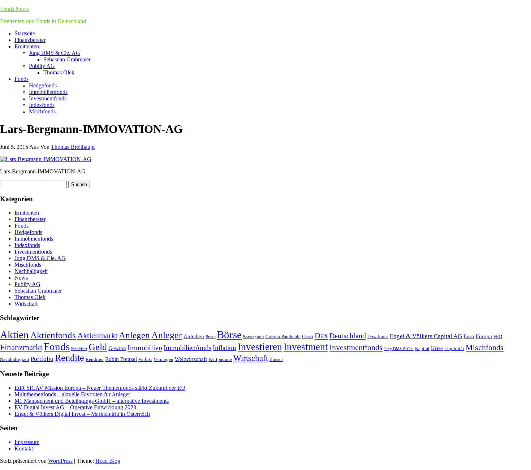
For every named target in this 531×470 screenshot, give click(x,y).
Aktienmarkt (97, 335)
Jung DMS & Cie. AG (54, 53)
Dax (321, 335)
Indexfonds (42, 105)
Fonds (21, 79)
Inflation (224, 348)
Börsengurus (253, 337)
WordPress (60, 461)
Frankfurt (79, 349)
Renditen (95, 359)
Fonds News (14, 9)
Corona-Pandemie (283, 336)
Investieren (260, 346)
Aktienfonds (53, 335)
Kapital (422, 348)
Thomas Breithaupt (73, 147)
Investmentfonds (47, 98)
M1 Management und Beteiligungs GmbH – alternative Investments (91, 401)
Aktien (14, 334)
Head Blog (107, 461)
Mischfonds (42, 111)
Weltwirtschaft (191, 359)
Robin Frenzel (121, 359)
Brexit (211, 337)
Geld (97, 347)
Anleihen (194, 336)
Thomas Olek (58, 72)
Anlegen (134, 335)
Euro (468, 336)
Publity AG (42, 66)
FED (497, 336)
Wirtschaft (26, 304)
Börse (229, 334)
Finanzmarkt (21, 347)
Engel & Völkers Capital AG (426, 336)
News (21, 278)
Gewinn (117, 348)
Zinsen (276, 359)
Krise (437, 348)
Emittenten (26, 46)
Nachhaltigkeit (31, 271)
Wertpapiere (220, 359)
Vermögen (163, 359)
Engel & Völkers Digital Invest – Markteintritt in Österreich (82, 414)
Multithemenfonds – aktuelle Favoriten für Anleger (72, 394)
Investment (306, 346)
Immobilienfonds (48, 92)
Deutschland (347, 336)
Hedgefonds (43, 85)
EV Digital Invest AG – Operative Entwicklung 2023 (75, 407)
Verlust (145, 359)
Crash (307, 336)
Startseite (24, 33)
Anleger (166, 335)
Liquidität (454, 348)
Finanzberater (30, 40)
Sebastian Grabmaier (67, 59)
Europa (484, 336)
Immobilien (145, 348)
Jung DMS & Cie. (399, 349)
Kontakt (23, 448)
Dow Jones (377, 336)
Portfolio (42, 358)
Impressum (26, 442)
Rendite (69, 358)
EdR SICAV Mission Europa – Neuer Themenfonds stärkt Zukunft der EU (99, 388)
